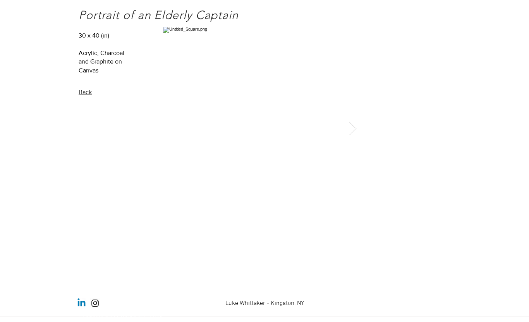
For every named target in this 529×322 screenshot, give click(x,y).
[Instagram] (95, 303)
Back (85, 92)
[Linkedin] (81, 303)
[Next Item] (352, 128)
